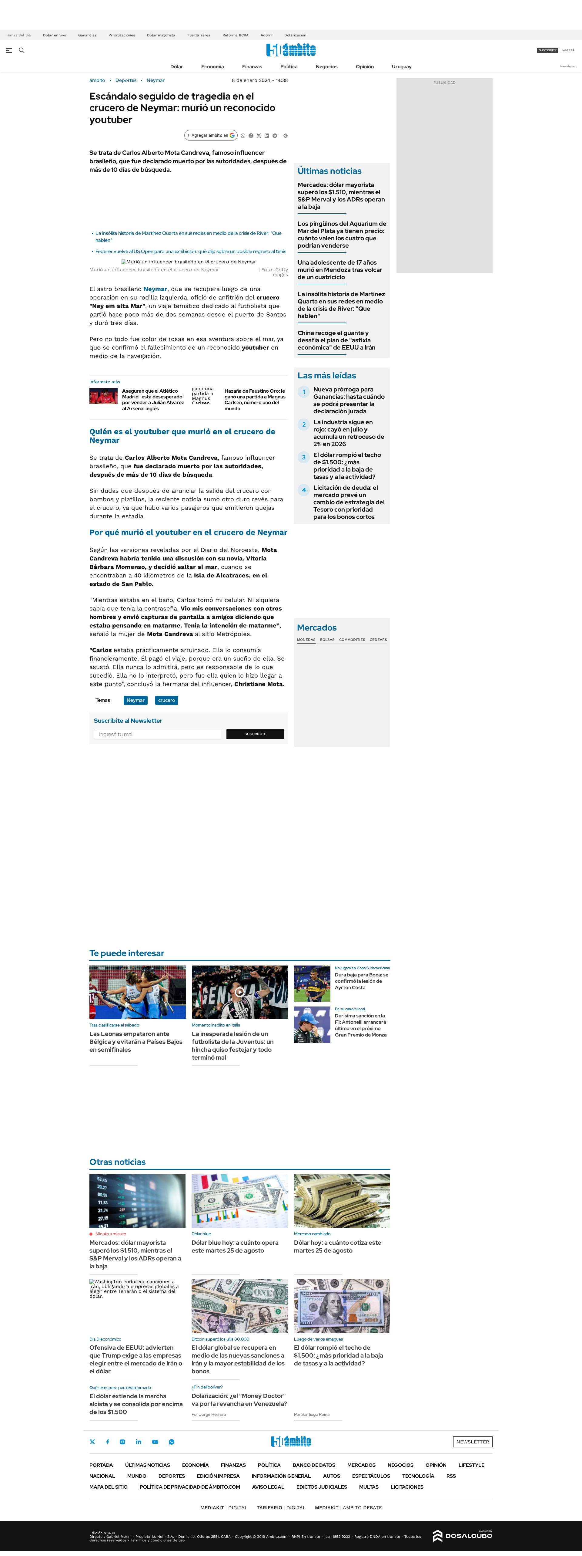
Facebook (107, 1442)
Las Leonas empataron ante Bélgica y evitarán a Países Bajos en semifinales (135, 1042)
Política (289, 66)
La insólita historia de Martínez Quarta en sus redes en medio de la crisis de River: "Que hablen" (341, 305)
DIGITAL (224, 1507)
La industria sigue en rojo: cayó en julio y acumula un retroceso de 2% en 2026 (348, 433)
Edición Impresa (218, 1476)
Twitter (92, 1441)
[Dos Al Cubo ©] (463, 1536)
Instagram (122, 1442)
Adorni (266, 35)
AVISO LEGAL (268, 1487)
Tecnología (418, 1476)
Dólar (176, 66)
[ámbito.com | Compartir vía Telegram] (274, 135)
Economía (212, 66)
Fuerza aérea (198, 35)
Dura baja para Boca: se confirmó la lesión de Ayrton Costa (361, 981)
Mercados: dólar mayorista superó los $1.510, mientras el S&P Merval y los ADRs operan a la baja (341, 196)
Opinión (365, 66)
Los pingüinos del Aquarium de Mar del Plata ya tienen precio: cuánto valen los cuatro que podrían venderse (342, 234)
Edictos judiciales (321, 1487)
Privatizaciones (122, 35)
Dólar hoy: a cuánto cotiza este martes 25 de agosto (337, 1246)
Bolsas (327, 640)
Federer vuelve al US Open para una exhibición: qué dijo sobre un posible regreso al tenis (190, 251)
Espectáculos (371, 1476)
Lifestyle (471, 1465)
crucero (166, 700)
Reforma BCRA (235, 35)
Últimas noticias (147, 1465)
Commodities (352, 640)
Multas (369, 1487)
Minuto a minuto (110, 1233)
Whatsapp (171, 1442)
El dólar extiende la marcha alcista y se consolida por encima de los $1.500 (136, 1404)
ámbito (97, 80)
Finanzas (252, 66)
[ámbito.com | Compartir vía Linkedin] (266, 135)
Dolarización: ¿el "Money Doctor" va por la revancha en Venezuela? (239, 1400)
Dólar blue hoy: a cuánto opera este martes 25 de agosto (235, 1246)
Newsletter (568, 66)
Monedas (306, 640)
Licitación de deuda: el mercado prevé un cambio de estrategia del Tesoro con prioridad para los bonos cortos (349, 502)
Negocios (327, 66)
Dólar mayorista (161, 35)
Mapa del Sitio (108, 1487)
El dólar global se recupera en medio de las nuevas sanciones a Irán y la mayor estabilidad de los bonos (238, 1359)
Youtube (155, 1442)
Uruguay (402, 66)
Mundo (136, 1476)
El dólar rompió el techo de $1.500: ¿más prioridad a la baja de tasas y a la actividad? (347, 466)
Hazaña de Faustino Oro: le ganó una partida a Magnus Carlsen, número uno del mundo (255, 400)
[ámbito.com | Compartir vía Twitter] (258, 135)
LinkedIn (138, 1442)
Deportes (125, 80)
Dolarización (295, 35)
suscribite (548, 50)
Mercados (361, 1465)
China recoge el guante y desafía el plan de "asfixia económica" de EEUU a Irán (337, 340)
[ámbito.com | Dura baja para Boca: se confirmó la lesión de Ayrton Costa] (312, 984)
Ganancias (87, 35)
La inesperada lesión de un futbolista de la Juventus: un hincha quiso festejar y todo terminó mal (233, 1045)
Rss (451, 1476)
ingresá (567, 50)
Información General (281, 1476)
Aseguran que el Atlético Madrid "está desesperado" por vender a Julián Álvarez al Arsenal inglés (153, 400)
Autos (331, 1476)
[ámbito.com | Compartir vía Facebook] (251, 135)
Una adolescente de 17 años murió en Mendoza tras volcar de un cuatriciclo (340, 270)
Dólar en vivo (54, 35)
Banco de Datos (314, 1465)
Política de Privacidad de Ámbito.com (190, 1487)
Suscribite (255, 734)
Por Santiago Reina (311, 1414)
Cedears (378, 640)
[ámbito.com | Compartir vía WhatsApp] (243, 135)
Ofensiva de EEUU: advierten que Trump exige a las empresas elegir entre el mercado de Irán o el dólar (135, 1359)
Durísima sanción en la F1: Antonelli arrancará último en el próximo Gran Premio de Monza (361, 1025)
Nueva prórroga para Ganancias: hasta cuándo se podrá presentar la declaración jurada (349, 400)
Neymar (156, 80)
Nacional (102, 1476)
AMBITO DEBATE (348, 1507)
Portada (101, 1465)
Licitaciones (407, 1487)
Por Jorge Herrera (209, 1414)
